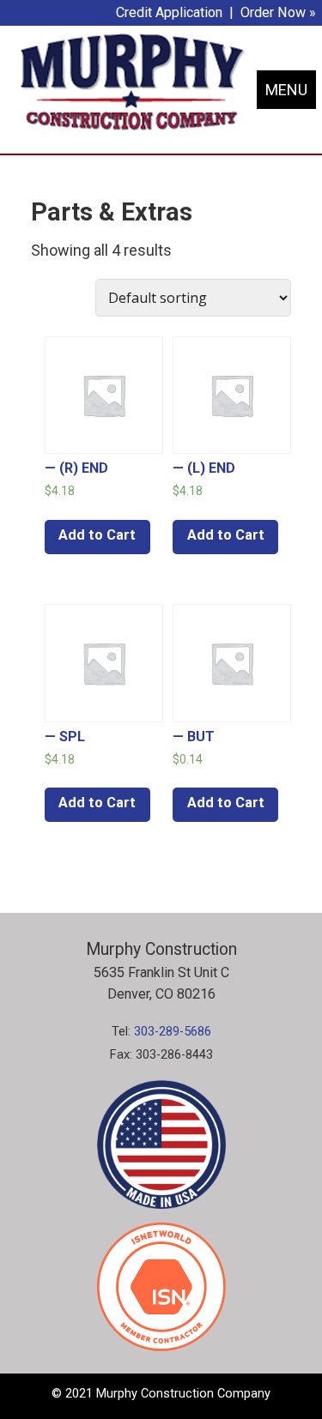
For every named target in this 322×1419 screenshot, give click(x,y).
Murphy (132, 81)
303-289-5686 (172, 1031)
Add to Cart (97, 535)
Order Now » (278, 12)
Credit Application (169, 12)
